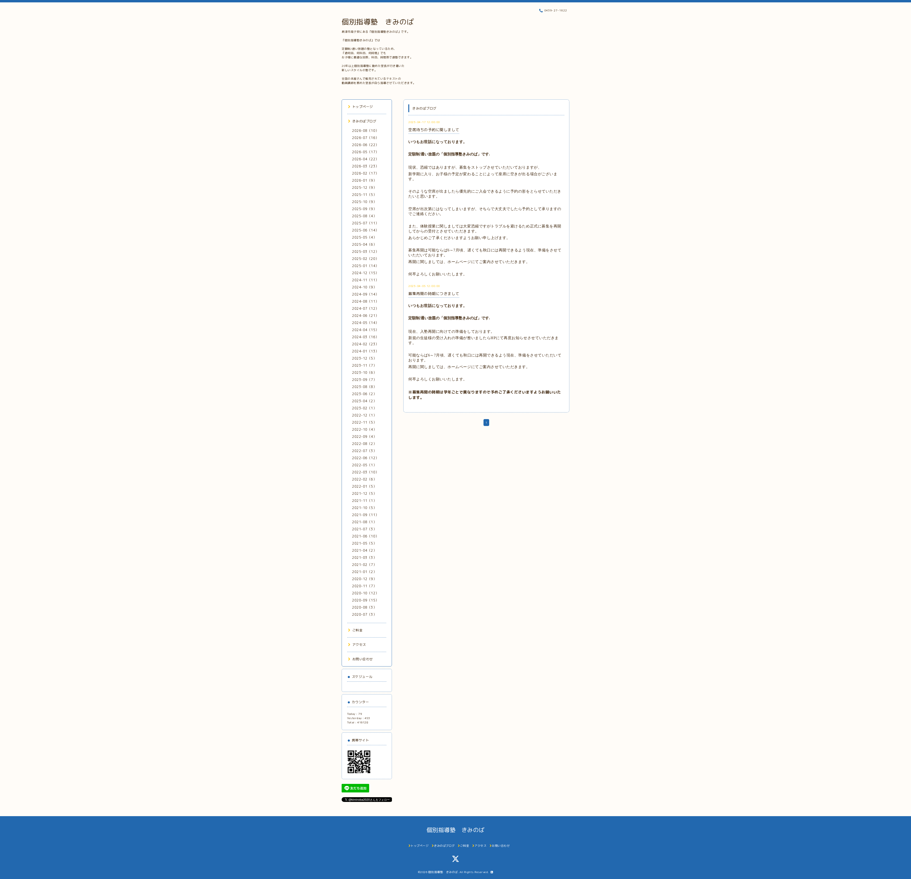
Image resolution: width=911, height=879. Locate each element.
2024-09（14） (365, 294)
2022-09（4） (364, 436)
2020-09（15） (365, 600)
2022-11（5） (364, 422)
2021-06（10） (365, 536)
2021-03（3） (364, 557)
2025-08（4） (364, 216)
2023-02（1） (364, 408)
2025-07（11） (365, 223)
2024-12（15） (365, 273)
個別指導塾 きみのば (378, 22)
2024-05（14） (365, 322)
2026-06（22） (365, 145)
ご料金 (357, 630)
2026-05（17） (365, 152)
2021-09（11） (365, 515)
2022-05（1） (364, 465)
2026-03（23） (365, 166)
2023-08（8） (364, 386)
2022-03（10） (365, 472)
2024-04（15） (365, 330)
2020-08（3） (364, 607)
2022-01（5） (364, 486)
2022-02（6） (364, 479)
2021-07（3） (364, 529)
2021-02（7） (364, 564)
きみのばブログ (364, 121)
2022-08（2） (364, 443)
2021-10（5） (364, 507)
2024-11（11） (365, 280)
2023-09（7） (364, 379)
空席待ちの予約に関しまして (433, 129)
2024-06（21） (365, 315)
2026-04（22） (365, 159)
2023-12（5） (364, 358)
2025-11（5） (364, 194)
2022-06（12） (365, 458)
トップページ (362, 106)
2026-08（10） (365, 130)
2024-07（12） (365, 308)
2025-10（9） (364, 201)
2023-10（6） (364, 372)
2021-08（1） (364, 522)
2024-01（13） (365, 351)
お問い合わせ (362, 659)
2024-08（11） (365, 301)
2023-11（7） (364, 365)
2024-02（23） (365, 344)
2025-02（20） (365, 258)
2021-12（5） (364, 493)
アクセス (359, 644)
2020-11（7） (364, 586)
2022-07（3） (364, 451)
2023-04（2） (364, 401)
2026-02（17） (365, 173)
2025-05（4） (364, 237)
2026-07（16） (365, 137)
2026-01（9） (364, 180)
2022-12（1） (364, 415)
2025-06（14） (365, 230)
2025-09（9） (364, 209)
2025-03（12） (365, 251)
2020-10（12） (365, 593)
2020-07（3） (364, 614)
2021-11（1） (364, 500)
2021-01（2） (364, 571)
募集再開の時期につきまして (433, 293)
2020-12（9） (364, 579)
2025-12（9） (364, 187)
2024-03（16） (365, 337)
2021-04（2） (364, 550)
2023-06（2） (364, 394)
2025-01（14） (365, 266)
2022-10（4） (364, 429)
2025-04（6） (364, 244)
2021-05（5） (364, 543)
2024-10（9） (364, 287)
